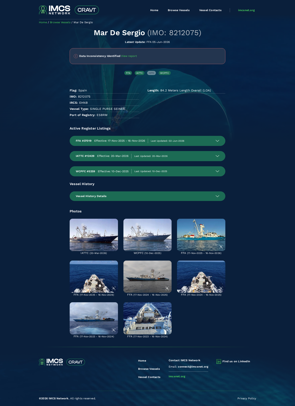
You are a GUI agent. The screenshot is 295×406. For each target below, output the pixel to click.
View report (129, 55)
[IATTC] (94, 235)
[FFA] (201, 235)
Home (154, 10)
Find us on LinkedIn (236, 361)
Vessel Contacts (210, 10)
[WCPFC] (147, 235)
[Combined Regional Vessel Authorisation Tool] (69, 10)
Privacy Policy (246, 398)
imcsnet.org (246, 10)
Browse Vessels (179, 10)
